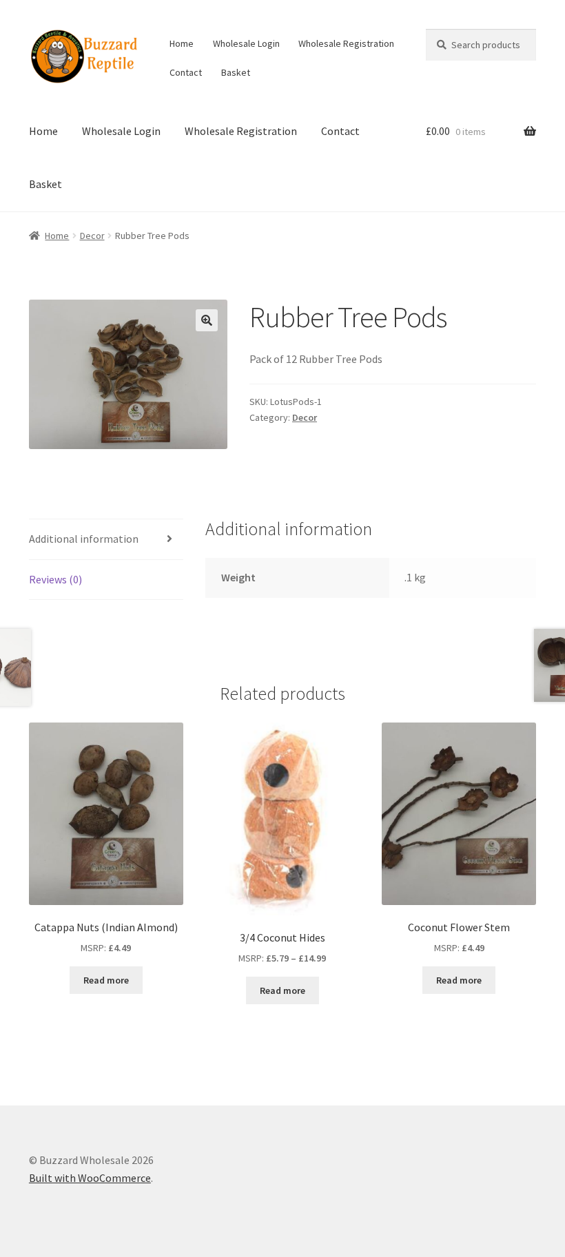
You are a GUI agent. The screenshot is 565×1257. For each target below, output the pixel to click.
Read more (106, 980)
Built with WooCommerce (90, 1178)
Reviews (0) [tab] (55, 579)
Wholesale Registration (346, 43)
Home (182, 43)
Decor (92, 235)
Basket (235, 72)
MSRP (92, 948)
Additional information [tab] (83, 539)
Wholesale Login (246, 43)
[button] (207, 320)
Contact (186, 72)
